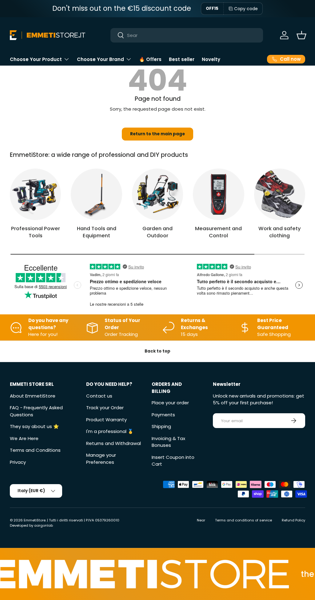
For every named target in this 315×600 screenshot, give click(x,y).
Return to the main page (157, 134)
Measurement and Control (218, 232)
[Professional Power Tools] (35, 194)
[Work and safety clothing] (279, 194)
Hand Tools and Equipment (96, 232)
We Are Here (24, 438)
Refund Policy (293, 520)
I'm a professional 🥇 (110, 431)
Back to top (157, 351)
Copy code (246, 9)
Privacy (18, 462)
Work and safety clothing (279, 232)
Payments (163, 414)
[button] (301, 35)
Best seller (181, 59)
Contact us (99, 396)
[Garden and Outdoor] (157, 194)
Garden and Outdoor (157, 232)
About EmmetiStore (32, 396)
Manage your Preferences (101, 458)
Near (201, 520)
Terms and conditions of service (243, 520)
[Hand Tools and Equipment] (96, 194)
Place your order (170, 402)
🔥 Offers (150, 59)
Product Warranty (106, 419)
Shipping (161, 426)
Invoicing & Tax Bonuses (168, 442)
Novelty (211, 59)
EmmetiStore (35, 520)
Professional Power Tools (35, 232)
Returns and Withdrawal (113, 443)
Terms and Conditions (35, 450)
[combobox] (186, 35)
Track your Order (105, 407)
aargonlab (43, 525)
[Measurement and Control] (218, 194)
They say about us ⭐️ (34, 426)
